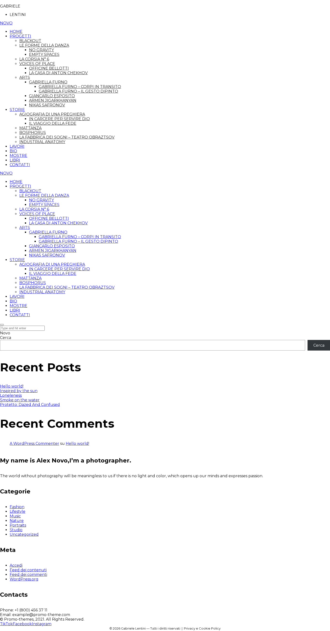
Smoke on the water (20, 400)
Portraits (18, 525)
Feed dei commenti (28, 574)
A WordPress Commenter (34, 443)
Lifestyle (17, 511)
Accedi (16, 565)
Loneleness (11, 395)
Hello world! (11, 386)
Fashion (17, 507)
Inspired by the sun (18, 391)
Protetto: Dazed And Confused (30, 404)
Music (15, 516)
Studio (16, 530)
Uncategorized (24, 534)
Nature (17, 520)
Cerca (5, 337)
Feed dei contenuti (28, 570)
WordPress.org (24, 579)
